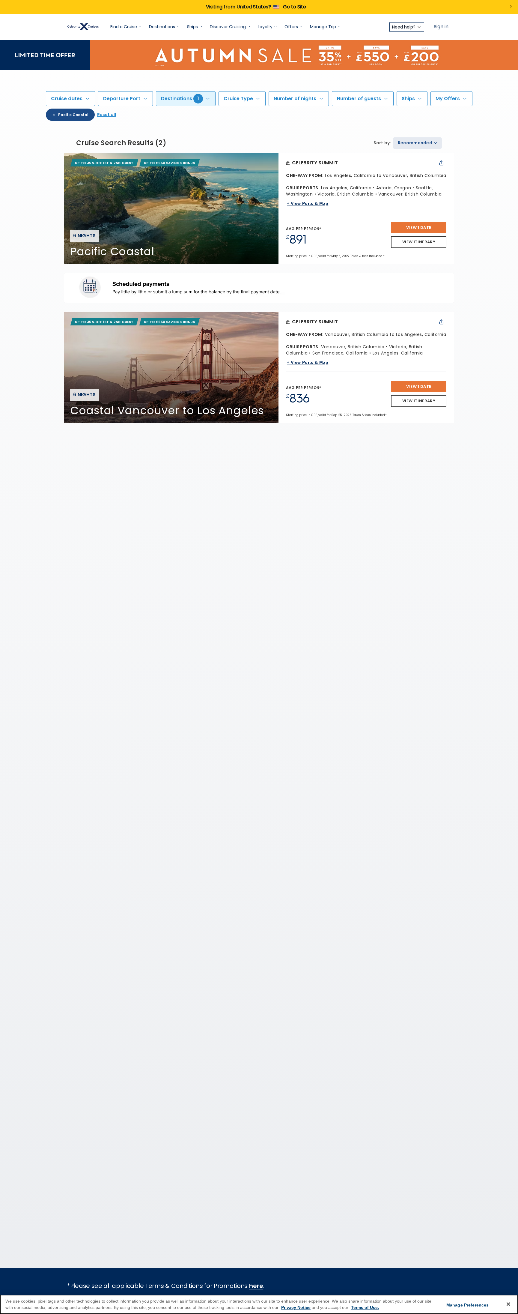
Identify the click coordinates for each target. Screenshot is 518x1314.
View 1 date (418, 227)
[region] (259, 1304)
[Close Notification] (511, 7)
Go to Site (294, 6)
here (256, 1286)
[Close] (508, 1304)
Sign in (441, 26)
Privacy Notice (296, 1307)
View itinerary (418, 242)
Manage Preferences (467, 1305)
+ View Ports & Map (307, 203)
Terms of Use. (365, 1307)
